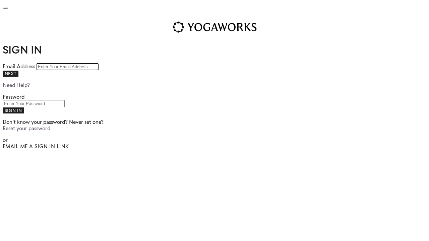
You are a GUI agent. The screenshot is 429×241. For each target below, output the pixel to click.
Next (10, 73)
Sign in (13, 110)
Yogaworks (214, 27)
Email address (20, 66)
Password (13, 97)
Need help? (16, 85)
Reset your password (26, 128)
